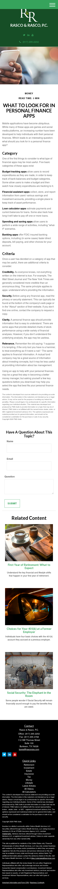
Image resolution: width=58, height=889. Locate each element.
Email (10, 458)
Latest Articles (29, 785)
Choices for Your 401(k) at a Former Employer (29, 630)
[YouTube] (33, 35)
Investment (29, 767)
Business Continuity (37, 882)
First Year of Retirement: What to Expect (29, 566)
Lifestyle (29, 782)
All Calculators (29, 791)
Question (9, 476)
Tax (29, 776)
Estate (29, 770)
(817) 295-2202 (31, 42)
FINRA (4, 833)
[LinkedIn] (28, 35)
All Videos (29, 788)
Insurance (29, 773)
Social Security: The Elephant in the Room (29, 694)
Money (29, 779)
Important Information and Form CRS (15, 882)
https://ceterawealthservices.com (43, 858)
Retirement (29, 764)
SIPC (9, 833)
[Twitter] (24, 35)
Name (10, 441)
